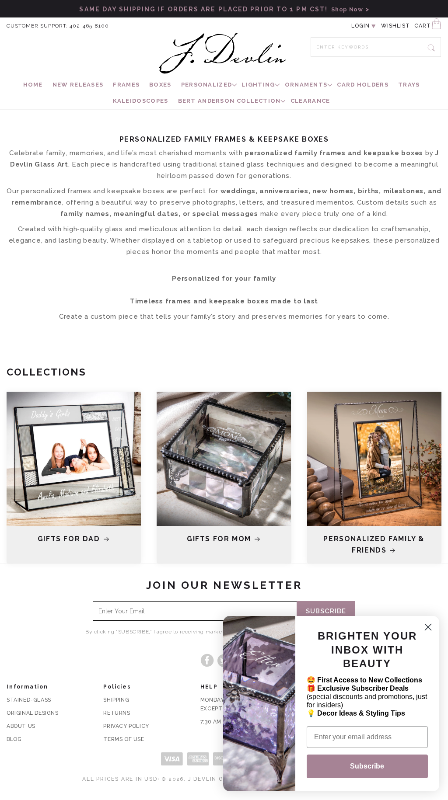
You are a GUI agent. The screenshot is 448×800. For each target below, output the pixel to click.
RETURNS (116, 713)
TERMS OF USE (123, 739)
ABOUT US (21, 726)
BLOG (14, 739)
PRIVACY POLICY (126, 726)
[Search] (431, 46)
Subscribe (367, 766)
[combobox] (376, 47)
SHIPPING (116, 700)
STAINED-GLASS (29, 700)
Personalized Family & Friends (374, 544)
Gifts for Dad (69, 539)
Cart (422, 26)
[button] (206, 85)
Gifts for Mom (219, 539)
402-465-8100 (89, 26)
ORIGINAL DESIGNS (33, 713)
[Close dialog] (428, 627)
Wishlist (395, 26)
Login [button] (360, 26)
